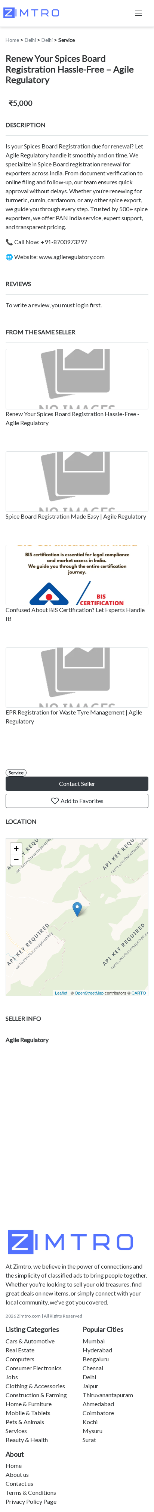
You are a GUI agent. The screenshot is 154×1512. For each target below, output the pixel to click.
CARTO (139, 993)
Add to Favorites (81, 800)
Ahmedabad (98, 1403)
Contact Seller (77, 783)
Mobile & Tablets (28, 1412)
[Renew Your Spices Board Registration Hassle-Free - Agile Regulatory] (77, 379)
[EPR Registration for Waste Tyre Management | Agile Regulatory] (77, 677)
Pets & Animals (25, 1421)
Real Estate (20, 1349)
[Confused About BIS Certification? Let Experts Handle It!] (77, 575)
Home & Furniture (29, 1403)
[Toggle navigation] (138, 13)
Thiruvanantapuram (108, 1394)
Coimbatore (98, 1412)
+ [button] (16, 848)
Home (12, 40)
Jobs (12, 1376)
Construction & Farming (36, 1394)
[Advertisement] (77, 1134)
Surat (89, 1439)
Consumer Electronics (34, 1367)
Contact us (19, 1483)
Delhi (30, 40)
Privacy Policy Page (31, 1501)
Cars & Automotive (30, 1340)
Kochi (90, 1421)
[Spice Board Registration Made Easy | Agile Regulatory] (77, 481)
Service (66, 40)
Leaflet (61, 993)
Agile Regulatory (27, 1039)
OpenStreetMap (89, 993)
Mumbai (94, 1340)
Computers (20, 1358)
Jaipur (90, 1385)
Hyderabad (97, 1349)
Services (16, 1430)
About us (17, 1474)
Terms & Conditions (31, 1492)
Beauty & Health (27, 1439)
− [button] (16, 859)
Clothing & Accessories (35, 1385)
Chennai (93, 1367)
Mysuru (92, 1430)
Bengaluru (96, 1358)
